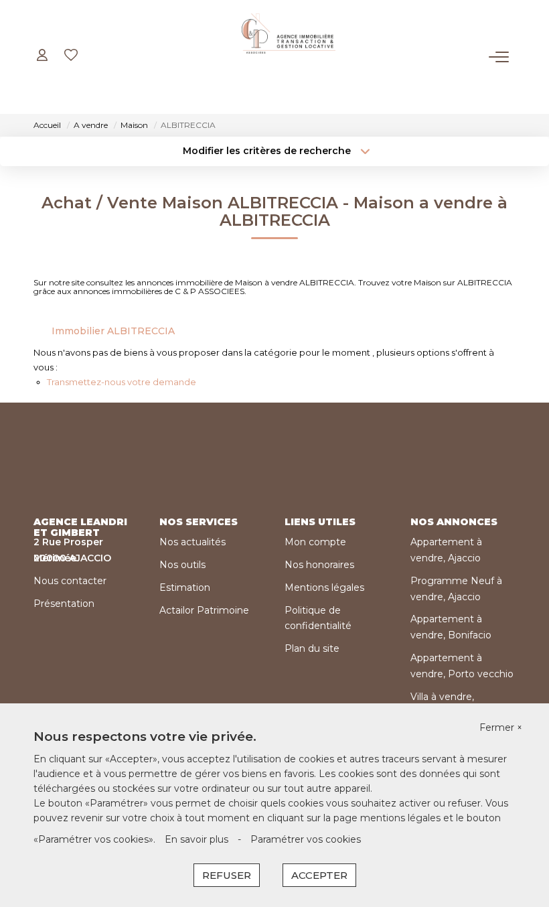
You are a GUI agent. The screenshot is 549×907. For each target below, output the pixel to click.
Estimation (184, 587)
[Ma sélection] (71, 57)
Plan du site (312, 648)
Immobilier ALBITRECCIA (113, 331)
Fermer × (500, 727)
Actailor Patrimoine (204, 610)
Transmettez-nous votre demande (121, 381)
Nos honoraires (319, 565)
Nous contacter (69, 581)
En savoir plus (196, 839)
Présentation (63, 604)
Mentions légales (324, 587)
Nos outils (182, 565)
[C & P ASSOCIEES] (288, 57)
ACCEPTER (319, 875)
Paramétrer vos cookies (305, 839)
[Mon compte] (42, 57)
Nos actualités (192, 542)
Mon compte (315, 542)
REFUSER (226, 875)
